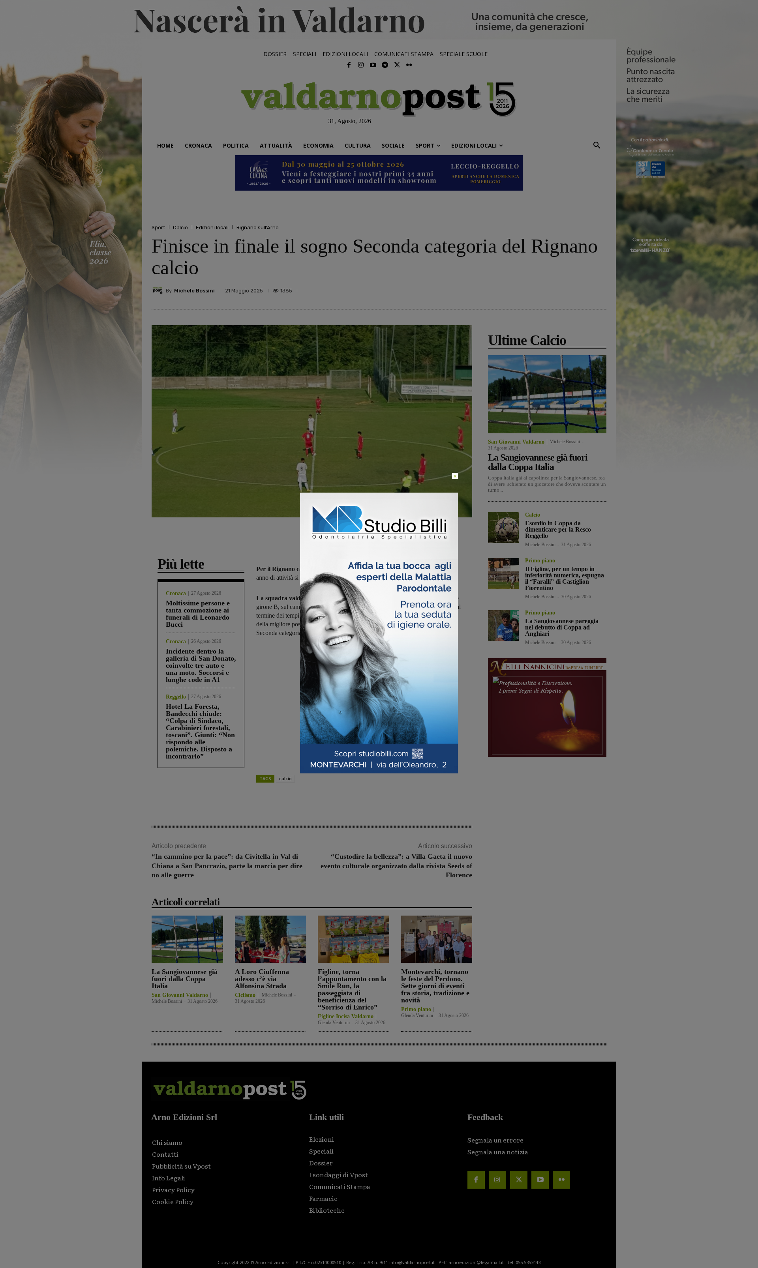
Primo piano (416, 1009)
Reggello (176, 697)
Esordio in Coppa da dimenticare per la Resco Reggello (558, 529)
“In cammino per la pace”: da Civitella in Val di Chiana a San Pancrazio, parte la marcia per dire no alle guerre (227, 865)
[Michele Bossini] (159, 290)
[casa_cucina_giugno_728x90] (379, 173)
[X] (525, 290)
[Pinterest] (543, 290)
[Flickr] (409, 65)
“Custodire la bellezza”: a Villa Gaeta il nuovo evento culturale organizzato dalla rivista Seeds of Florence (396, 865)
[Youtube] (373, 65)
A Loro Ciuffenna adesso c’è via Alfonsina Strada (262, 979)
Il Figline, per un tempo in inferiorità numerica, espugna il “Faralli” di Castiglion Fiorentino (564, 578)
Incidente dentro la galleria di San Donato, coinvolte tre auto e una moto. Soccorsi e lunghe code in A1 (201, 665)
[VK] (561, 290)
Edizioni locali (212, 227)
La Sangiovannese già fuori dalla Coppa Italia (185, 979)
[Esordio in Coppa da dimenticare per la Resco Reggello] (503, 527)
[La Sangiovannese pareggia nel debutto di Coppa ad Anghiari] (503, 625)
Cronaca (176, 593)
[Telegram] (385, 65)
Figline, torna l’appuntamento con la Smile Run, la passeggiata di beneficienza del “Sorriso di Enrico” (352, 989)
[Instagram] (361, 65)
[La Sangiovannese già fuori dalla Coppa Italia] (187, 939)
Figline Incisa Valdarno (345, 1016)
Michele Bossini (194, 290)
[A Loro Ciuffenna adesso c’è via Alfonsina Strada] (270, 939)
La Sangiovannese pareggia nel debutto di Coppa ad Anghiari (562, 627)
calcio (285, 778)
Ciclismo (245, 995)
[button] (596, 145)
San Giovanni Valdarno (180, 995)
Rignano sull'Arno (257, 227)
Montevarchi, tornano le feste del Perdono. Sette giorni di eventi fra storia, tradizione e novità (435, 986)
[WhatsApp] (579, 290)
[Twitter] (397, 65)
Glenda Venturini (334, 1022)
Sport (158, 227)
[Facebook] (349, 65)
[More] (598, 290)
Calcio (180, 227)
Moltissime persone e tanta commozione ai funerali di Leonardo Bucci (198, 613)
